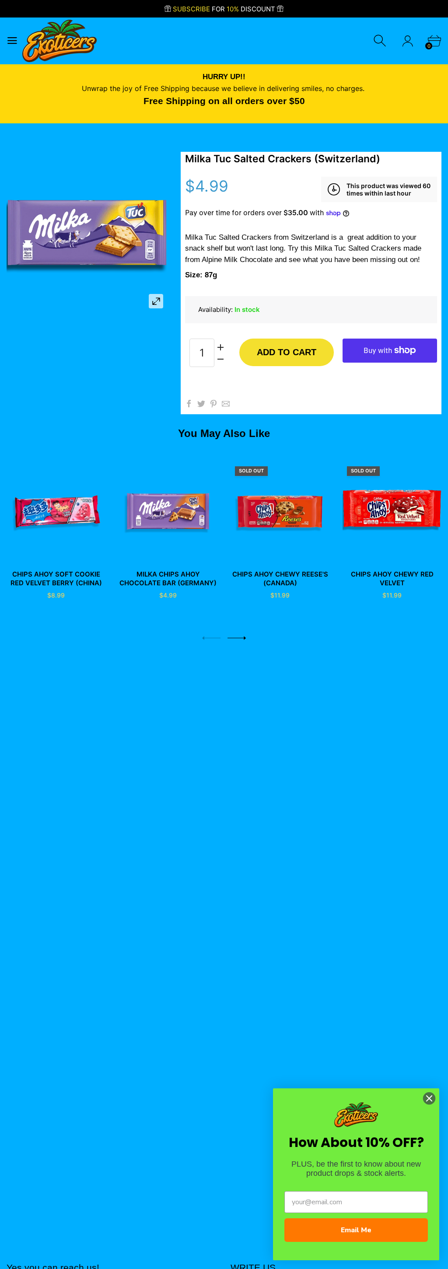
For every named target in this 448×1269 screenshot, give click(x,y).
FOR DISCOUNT (225, 9)
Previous (211, 638)
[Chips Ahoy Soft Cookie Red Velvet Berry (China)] (56, 511)
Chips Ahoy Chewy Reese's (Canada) (280, 578)
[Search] (381, 41)
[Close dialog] (429, 1098)
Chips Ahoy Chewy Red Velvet (392, 578)
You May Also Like (224, 433)
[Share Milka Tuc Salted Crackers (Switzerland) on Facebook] (189, 404)
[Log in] (407, 41)
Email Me (356, 1230)
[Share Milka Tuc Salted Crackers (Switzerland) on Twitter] (201, 404)
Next (237, 638)
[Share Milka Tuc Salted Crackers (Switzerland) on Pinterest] (213, 404)
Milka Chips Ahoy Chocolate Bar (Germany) (168, 578)
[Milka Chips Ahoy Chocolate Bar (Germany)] (168, 511)
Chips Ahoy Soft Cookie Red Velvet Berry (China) (56, 578)
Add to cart (286, 352)
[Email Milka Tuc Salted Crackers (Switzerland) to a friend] (226, 404)
